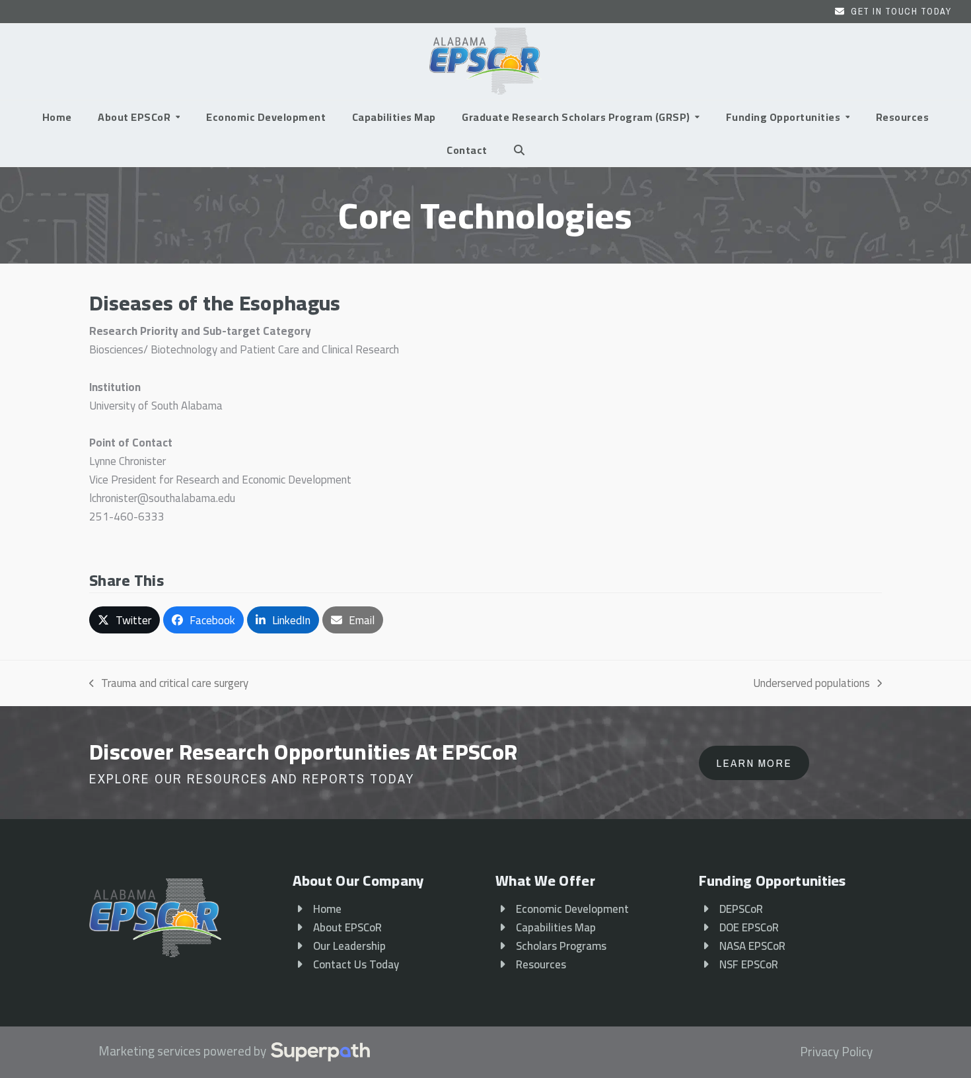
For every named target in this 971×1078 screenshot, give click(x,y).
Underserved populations (811, 683)
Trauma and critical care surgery (168, 683)
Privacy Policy (836, 1052)
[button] (519, 149)
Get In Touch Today (901, 11)
